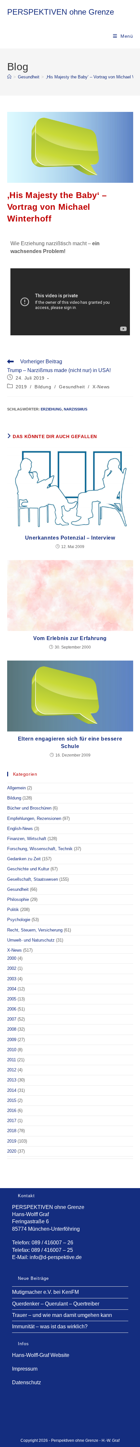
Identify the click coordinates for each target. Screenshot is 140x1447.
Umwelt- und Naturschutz (31, 940)
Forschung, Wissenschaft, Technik (40, 848)
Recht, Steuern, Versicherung (35, 930)
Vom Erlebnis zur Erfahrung (70, 638)
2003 (11, 978)
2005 (11, 999)
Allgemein (16, 787)
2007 (11, 1019)
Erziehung (51, 409)
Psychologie (18, 919)
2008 (11, 1029)
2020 (11, 1151)
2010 (11, 1049)
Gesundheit (72, 386)
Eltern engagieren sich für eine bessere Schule (70, 742)
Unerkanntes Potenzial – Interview (70, 538)
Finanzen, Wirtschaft (26, 838)
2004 (11, 988)
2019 (21, 386)
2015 (11, 1100)
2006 (11, 1009)
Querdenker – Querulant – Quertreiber (55, 1303)
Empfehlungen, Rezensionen (34, 818)
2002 (11, 968)
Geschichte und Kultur (28, 868)
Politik (13, 909)
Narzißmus (75, 409)
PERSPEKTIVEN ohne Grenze (60, 11)
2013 (11, 1080)
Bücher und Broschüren (29, 808)
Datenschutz (26, 1382)
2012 (11, 1069)
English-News (20, 828)
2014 (11, 1090)
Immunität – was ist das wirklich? (50, 1326)
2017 (11, 1120)
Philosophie (18, 899)
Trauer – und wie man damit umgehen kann (62, 1315)
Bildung (43, 386)
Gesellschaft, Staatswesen (32, 879)
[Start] (9, 76)
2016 (11, 1110)
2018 (11, 1130)
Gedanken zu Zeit (24, 858)
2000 (11, 958)
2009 (11, 1039)
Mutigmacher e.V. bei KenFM (45, 1292)
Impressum (24, 1369)
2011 (11, 1059)
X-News (101, 386)
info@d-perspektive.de (56, 1257)
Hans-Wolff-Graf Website (40, 1355)
